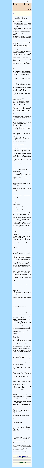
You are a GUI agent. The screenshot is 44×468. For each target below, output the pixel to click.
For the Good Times (23, 0)
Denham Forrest (18, 0)
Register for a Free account (22, 459)
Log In (28, 1)
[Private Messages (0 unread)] (27, 1)
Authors (15, 0)
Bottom (30, 1)
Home (13, 0)
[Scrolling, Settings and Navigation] (43, 0)
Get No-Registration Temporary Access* (22, 462)
